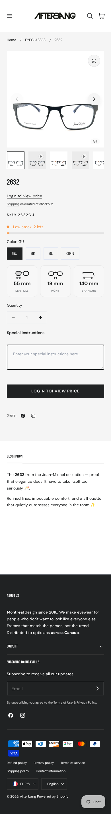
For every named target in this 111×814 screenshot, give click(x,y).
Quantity (14, 305)
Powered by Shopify (53, 796)
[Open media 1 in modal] (94, 61)
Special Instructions (25, 332)
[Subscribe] (97, 688)
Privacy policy (44, 763)
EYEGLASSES (35, 40)
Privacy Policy (86, 702)
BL (51, 253)
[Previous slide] (17, 99)
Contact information (50, 771)
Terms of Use (63, 702)
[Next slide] (94, 99)
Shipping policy (18, 771)
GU (14, 253)
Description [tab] (14, 456)
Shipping (13, 204)
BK (33, 253)
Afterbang (28, 796)
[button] (9, 16)
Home (11, 40)
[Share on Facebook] (23, 415)
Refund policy (17, 763)
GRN (70, 253)
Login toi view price (24, 195)
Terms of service (73, 763)
